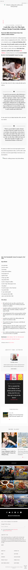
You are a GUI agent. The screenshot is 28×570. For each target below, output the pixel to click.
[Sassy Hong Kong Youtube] (9, 512)
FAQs (2, 553)
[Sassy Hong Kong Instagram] (12, 512)
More (2, 545)
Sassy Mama (16, 563)
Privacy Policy (4, 559)
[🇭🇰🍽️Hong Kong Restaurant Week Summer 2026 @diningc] (7, 487)
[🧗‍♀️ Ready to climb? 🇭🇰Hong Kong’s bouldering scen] (7, 473)
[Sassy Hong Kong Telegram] (21, 512)
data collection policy (8, 530)
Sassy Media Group (5, 563)
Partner (3, 556)
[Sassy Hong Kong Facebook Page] (6, 512)
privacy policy (15, 529)
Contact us (16, 550)
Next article (24, 3)
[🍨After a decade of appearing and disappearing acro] (21, 473)
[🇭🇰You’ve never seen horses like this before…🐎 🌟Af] (7, 501)
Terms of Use (16, 559)
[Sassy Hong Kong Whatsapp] (18, 512)
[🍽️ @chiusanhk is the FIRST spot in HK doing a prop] (21, 487)
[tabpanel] (14, 415)
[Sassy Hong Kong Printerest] (15, 512)
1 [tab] (9, 419)
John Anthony (11, 342)
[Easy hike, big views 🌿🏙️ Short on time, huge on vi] (21, 501)
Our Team (16, 553)
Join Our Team (17, 556)
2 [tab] (10, 419)
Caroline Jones (14, 362)
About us (3, 550)
